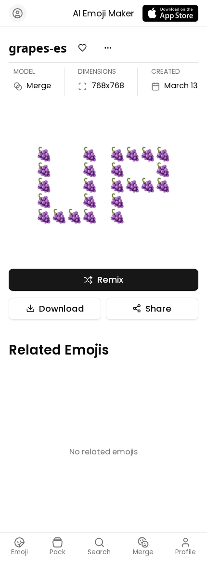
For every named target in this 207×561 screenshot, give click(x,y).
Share (158, 308)
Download (61, 308)
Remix (110, 280)
